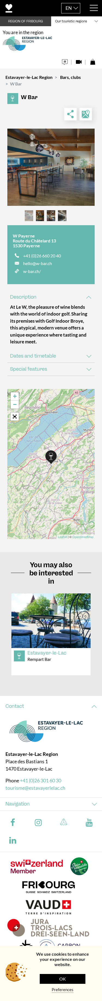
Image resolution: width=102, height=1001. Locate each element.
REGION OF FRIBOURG (25, 21)
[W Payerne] (51, 167)
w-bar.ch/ (32, 271)
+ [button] (15, 396)
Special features (28, 369)
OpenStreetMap (82, 536)
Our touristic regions (71, 21)
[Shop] (92, 60)
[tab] (51, 297)
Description (23, 297)
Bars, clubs (70, 77)
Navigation (17, 804)
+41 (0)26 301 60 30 (40, 780)
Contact (14, 706)
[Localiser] (85, 114)
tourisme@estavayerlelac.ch (35, 788)
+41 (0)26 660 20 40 (42, 255)
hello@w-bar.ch (37, 263)
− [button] (15, 404)
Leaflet (62, 536)
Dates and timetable (33, 356)
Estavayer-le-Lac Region (28, 77)
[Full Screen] (15, 416)
